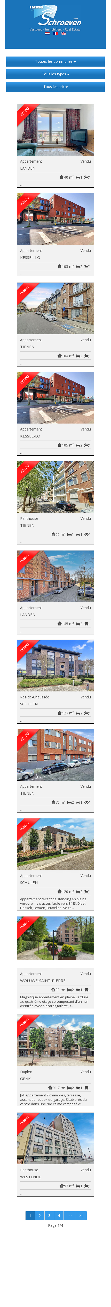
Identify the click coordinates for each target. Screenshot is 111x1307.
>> (69, 1215)
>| (81, 1215)
